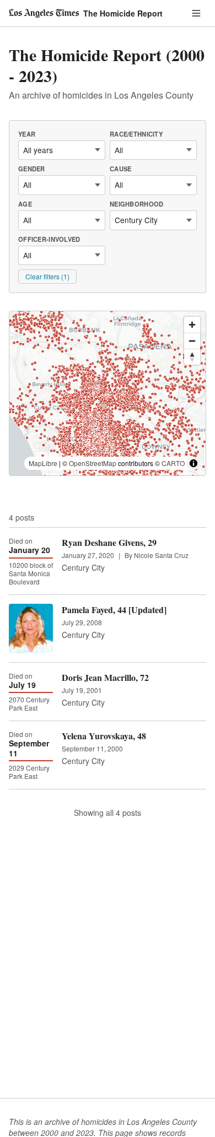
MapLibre (43, 463)
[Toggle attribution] (193, 463)
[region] (107, 393)
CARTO (173, 463)
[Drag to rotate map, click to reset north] (192, 357)
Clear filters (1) (47, 276)
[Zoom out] (192, 341)
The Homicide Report (123, 13)
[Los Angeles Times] (44, 13)
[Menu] (196, 13)
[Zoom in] (192, 325)
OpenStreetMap (92, 463)
